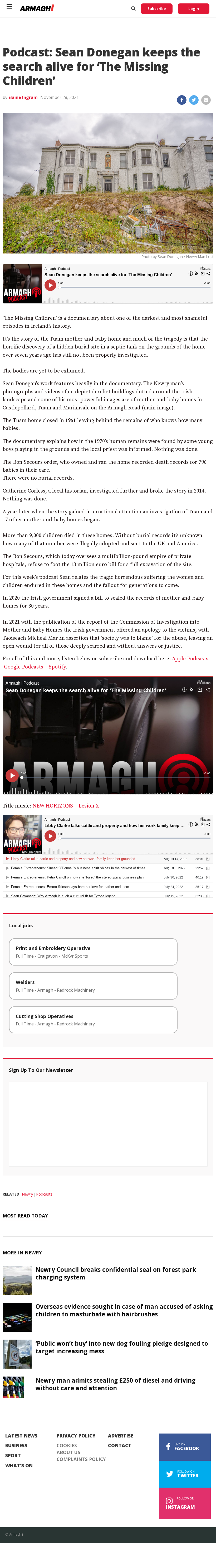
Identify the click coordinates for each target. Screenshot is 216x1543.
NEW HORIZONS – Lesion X (65, 806)
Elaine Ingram (23, 97)
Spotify (57, 667)
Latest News (21, 1436)
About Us (68, 1452)
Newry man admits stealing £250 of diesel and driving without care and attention (115, 1384)
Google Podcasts (23, 667)
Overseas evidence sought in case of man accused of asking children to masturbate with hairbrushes (124, 1310)
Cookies (67, 1445)
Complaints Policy (81, 1459)
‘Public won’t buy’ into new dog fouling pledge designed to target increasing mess (122, 1347)
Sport (13, 1455)
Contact (119, 1445)
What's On (19, 1465)
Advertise (120, 1436)
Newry (27, 1194)
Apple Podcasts (190, 659)
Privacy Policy (76, 1436)
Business (16, 1445)
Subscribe (157, 8)
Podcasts (44, 1194)
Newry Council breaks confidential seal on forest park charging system (116, 1273)
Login (193, 8)
